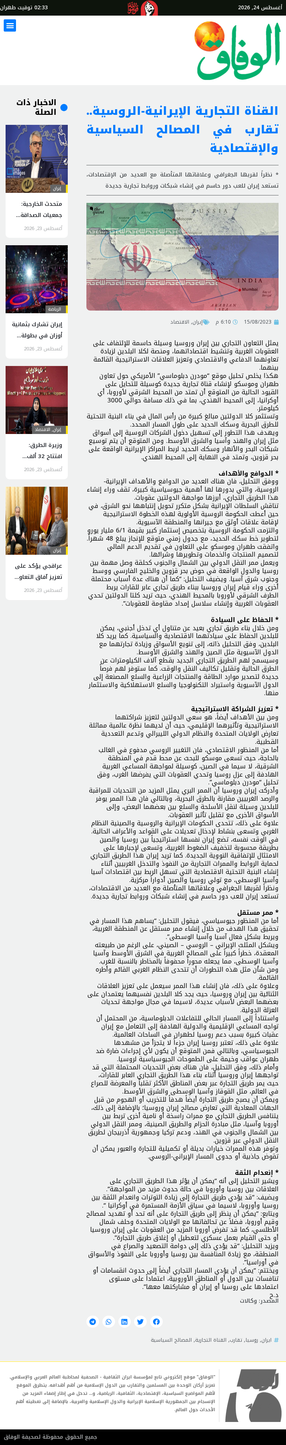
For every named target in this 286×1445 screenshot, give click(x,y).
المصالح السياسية (171, 1340)
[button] (10, 25)
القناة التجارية (210, 1340)
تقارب (236, 1340)
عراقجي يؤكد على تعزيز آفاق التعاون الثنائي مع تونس (38, 577)
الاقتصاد (179, 322)
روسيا (251, 1340)
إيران (198, 322)
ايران (266, 1340)
